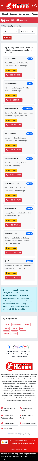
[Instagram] (17, 346)
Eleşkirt (27, 324)
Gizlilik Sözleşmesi (12, 354)
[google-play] (24, 434)
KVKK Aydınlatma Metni (19, 356)
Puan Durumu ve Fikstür (26, 417)
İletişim (15, 351)
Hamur (6, 329)
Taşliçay (6, 333)
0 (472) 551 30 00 (15, 252)
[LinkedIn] (21, 346)
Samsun (13, 14)
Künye (9, 351)
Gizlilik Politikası (24, 351)
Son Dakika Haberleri (29, 423)
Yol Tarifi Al (12, 70)
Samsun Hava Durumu (26, 409)
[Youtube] (24, 346)
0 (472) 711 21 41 (14, 278)
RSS (5, 442)
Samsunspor (24, 14)
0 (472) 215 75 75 (15, 150)
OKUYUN (31, 456)
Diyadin (6, 324)
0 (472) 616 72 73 (15, 200)
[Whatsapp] (28, 346)
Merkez (14, 329)
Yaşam (35, 14)
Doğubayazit (16, 324)
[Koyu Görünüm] (33, 5)
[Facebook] (9, 346)
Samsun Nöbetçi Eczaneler (8, 409)
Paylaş (8, 38)
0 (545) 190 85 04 (15, 175)
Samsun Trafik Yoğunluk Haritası (7, 417)
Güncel (5, 14)
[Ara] (35, 5)
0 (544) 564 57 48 (15, 100)
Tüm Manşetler (9, 423)
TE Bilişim (24, 449)
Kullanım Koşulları (25, 354)
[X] (13, 346)
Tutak (15, 333)
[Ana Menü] (2, 5)
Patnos (22, 329)
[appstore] (13, 434)
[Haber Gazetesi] (17, 6)
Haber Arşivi (8, 428)
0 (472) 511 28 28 (14, 225)
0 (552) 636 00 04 (15, 75)
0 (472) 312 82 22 (15, 125)
